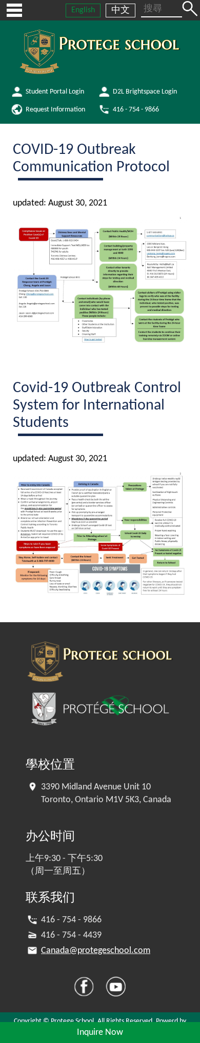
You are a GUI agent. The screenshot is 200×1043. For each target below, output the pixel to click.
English (83, 10)
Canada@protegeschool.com (95, 951)
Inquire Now (100, 1032)
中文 (120, 10)
